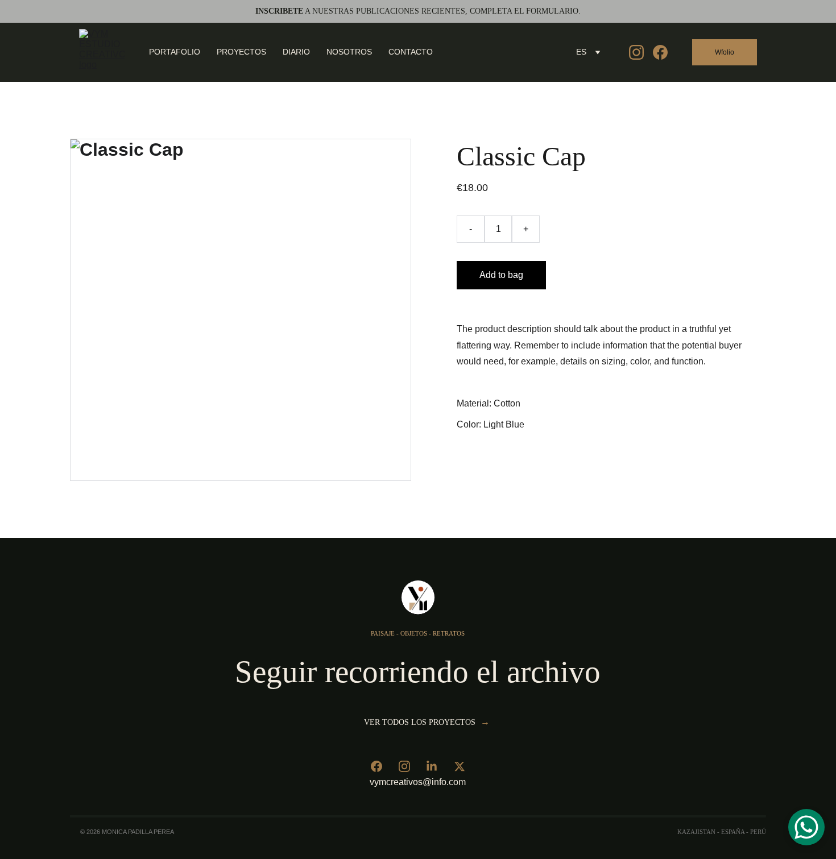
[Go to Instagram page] (641, 52)
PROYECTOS (241, 51)
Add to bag (501, 275)
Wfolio (724, 52)
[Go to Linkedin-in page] (431, 766)
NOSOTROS (349, 51)
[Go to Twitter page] (459, 766)
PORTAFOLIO (174, 51)
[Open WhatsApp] (806, 827)
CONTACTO (410, 51)
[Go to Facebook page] (660, 52)
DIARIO (296, 51)
